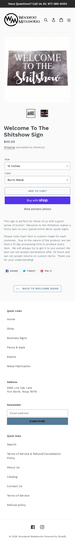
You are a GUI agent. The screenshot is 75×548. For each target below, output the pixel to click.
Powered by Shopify (55, 536)
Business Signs (17, 338)
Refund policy (16, 505)
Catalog (12, 476)
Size (7, 159)
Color (8, 173)
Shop (10, 328)
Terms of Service (18, 495)
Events (11, 356)
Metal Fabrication (19, 366)
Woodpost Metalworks (30, 536)
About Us (13, 467)
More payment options (37, 208)
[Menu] (69, 20)
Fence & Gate (16, 347)
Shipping (9, 147)
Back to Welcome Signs (40, 288)
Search (11, 444)
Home (11, 319)
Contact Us (14, 486)
